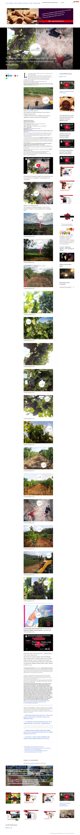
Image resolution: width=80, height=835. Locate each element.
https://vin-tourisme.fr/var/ (33, 702)
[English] (74, 1)
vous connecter (31, 763)
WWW (27, 131)
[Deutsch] (77, 1)
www (28, 147)
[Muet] (71, 130)
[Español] (78, 1)
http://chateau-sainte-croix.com (35, 128)
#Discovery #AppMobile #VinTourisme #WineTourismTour (65, 804)
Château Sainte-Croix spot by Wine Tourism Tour (33, 746)
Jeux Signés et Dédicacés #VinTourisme (50, 2)
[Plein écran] (72, 130)
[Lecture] (61, 130)
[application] (67, 127)
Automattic (72, 833)
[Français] (75, 1)
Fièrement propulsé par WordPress (56, 833)
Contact (62, 2)
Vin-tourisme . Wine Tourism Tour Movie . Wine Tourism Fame (23, 3)
